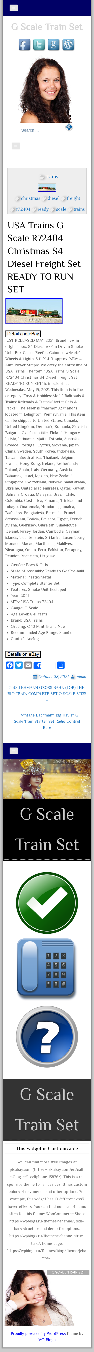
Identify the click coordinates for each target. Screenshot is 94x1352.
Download (69, 770)
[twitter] (39, 45)
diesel (54, 197)
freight (73, 197)
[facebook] (25, 45)
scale (61, 208)
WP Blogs (47, 1339)
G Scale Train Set (47, 26)
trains (51, 176)
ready (43, 208)
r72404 (23, 208)
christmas (30, 197)
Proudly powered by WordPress (38, 1333)
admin (81, 676)
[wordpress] (69, 45)
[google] (54, 45)
